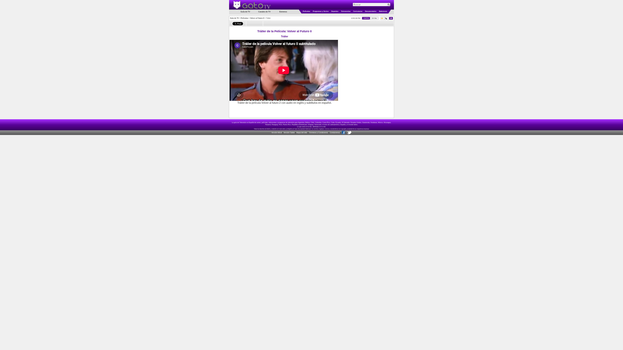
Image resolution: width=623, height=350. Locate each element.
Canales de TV (264, 12)
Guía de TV (234, 18)
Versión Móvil (276, 133)
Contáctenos (335, 133)
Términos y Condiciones (318, 133)
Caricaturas (357, 11)
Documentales (370, 11)
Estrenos (283, 12)
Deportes (334, 11)
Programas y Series (321, 11)
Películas (306, 11)
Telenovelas (346, 11)
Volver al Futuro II (257, 18)
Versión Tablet (289, 133)
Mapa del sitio (301, 133)
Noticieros (383, 11)
